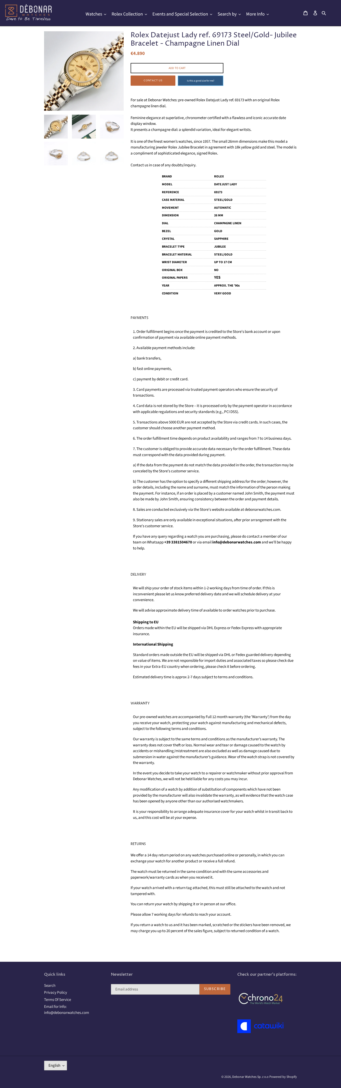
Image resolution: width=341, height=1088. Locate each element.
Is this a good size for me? (200, 80)
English (54, 1065)
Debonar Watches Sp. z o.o (250, 1077)
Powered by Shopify (283, 1077)
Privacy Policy (55, 992)
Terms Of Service (57, 1000)
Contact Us (153, 80)
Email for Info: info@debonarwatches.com (66, 1009)
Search (49, 985)
